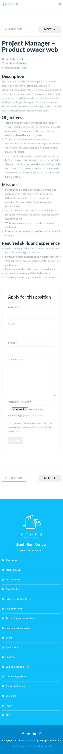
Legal (9, 705)
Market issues (14, 569)
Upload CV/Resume (19, 401)
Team (9, 637)
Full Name (14, 307)
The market (12, 560)
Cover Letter (16, 359)
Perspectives (13, 579)
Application (12, 647)
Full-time (21, 63)
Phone (12, 342)
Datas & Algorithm (16, 676)
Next (48, 29)
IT (23, 58)
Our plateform (14, 608)
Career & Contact (15, 686)
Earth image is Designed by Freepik (32, 745)
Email (11, 324)
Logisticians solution (17, 666)
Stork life (11, 695)
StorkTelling (13, 589)
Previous (16, 29)
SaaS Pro (10, 657)
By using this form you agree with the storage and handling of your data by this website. (30, 427)
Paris (23, 67)
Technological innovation (20, 618)
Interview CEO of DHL (18, 599)
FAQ (8, 715)
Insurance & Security (17, 628)
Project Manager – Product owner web (30, 46)
